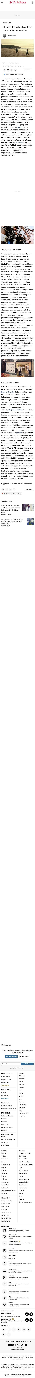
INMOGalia (4, 1124)
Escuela (21, 1199)
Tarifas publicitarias (7, 1116)
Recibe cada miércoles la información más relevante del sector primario (21, 1257)
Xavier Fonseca (5, 525)
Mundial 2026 (5, 1198)
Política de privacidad (16, 1374)
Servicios (4, 1119)
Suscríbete (5, 1085)
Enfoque (21, 1176)
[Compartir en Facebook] (11, 70)
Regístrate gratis (11, 1056)
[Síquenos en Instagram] (13, 1329)
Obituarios (4, 1188)
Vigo (20, 1110)
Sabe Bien (22, 1156)
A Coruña (22, 1076)
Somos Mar (5, 1185)
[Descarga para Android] (31, 1314)
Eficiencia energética (8, 1139)
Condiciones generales (10, 1375)
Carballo (21, 1087)
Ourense (21, 1102)
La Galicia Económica (8, 1191)
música (19, 433)
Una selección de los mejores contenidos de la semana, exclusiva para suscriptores (21, 1243)
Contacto (4, 1130)
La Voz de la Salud (25, 1153)
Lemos (21, 1096)
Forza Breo (5, 1215)
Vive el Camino (24, 1179)
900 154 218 (17, 1345)
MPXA (13, 1359)
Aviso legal (6, 1374)
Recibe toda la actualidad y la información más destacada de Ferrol (19, 1284)
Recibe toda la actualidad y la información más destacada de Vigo (19, 1298)
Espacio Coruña (7, 392)
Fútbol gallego (6, 1218)
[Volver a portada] (17, 2)
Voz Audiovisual (28, 1355)
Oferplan (4, 1122)
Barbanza (22, 1084)
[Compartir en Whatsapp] (4, 70)
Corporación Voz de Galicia (9, 1355)
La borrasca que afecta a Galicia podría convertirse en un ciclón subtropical (12, 521)
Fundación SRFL (20, 1355)
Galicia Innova (23, 1185)
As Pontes (19, 142)
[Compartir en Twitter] (15, 70)
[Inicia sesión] (32, 2)
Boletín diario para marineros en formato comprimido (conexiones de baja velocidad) (20, 1263)
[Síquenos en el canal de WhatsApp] (3, 1334)
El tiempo (4, 1193)
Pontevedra (22, 1105)
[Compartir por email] (8, 70)
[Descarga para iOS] (27, 1314)
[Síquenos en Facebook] (3, 1329)
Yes (20, 1196)
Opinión (3, 1167)
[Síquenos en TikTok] (29, 1329)
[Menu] (2, 2)
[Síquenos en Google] (8, 1334)
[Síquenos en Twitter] (8, 1329)
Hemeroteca (5, 1082)
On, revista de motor (25, 1202)
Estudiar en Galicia (25, 1162)
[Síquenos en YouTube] (24, 1329)
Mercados (22, 1190)
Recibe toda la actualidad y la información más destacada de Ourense (19, 1304)
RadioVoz (4, 1357)
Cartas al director (6, 1106)
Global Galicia (23, 1159)
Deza (20, 1090)
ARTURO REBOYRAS (6, 514)
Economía (4, 1159)
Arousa (21, 1081)
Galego (22, 1068)
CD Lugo (4, 1209)
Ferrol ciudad (13, 483)
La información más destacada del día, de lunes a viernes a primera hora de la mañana (19, 1230)
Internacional (5, 1165)
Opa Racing (5, 1207)
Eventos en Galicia (7, 1127)
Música (4, 485)
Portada (3, 1153)
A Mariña (22, 1079)
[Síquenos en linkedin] (19, 1329)
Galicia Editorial (19, 1359)
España (3, 1162)
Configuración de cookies (24, 1375)
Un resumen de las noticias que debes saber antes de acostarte (20, 1236)
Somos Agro (5, 1182)
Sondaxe (10, 1357)
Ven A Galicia (23, 1173)
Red (20, 1167)
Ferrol (21, 1093)
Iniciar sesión (24, 1056)
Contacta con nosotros (8, 1108)
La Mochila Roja (24, 1182)
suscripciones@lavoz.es (17, 1349)
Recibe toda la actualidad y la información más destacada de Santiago (19, 1291)
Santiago (22, 1107)
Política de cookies (26, 1374)
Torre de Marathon (7, 1201)
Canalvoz (16, 1357)
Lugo (20, 1099)
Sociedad (4, 1173)
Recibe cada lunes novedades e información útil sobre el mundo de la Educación (21, 1250)
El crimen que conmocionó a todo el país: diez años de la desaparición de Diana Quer (10, 508)
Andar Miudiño (6, 1212)
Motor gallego (5, 1221)
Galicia (3, 1156)
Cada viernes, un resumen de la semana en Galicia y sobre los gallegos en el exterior (20, 1271)
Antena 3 (21, 127)
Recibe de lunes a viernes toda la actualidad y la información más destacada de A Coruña (19, 1277)
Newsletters (5, 1095)
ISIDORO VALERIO (12, 35)
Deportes (4, 1170)
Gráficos (4, 1179)
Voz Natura (21, 1357)
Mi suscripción (5, 1077)
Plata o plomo (23, 1170)
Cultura (3, 1176)
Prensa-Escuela (29, 1357)
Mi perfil (3, 1093)
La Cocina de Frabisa (26, 1165)
